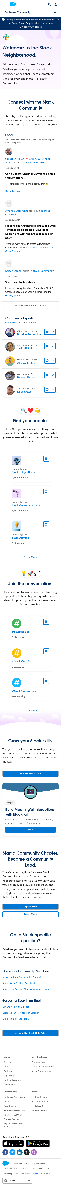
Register (30, 23)
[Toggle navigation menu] (55, 12)
